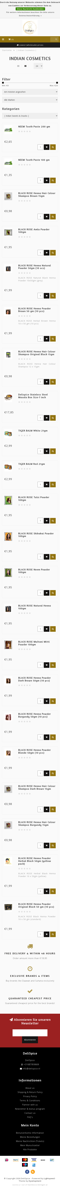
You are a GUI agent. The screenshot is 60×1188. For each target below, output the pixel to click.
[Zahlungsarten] (6, 1160)
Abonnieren (30, 1039)
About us (30, 1088)
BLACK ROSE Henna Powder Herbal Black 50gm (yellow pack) (34, 861)
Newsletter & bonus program (30, 1109)
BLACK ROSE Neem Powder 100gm (34, 571)
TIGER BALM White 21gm (33, 430)
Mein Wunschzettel (30, 1145)
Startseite (7, 50)
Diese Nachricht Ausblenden (30, 9)
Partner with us (30, 1104)
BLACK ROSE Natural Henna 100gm (34, 607)
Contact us (30, 1113)
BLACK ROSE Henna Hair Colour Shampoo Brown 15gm (36, 194)
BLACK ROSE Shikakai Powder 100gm (36, 535)
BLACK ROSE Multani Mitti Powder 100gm (34, 643)
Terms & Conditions (30, 1100)
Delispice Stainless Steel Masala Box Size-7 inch (33, 396)
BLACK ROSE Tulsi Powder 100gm (33, 498)
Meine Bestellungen (30, 1137)
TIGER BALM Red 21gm (31, 463)
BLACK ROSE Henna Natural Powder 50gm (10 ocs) (34, 267)
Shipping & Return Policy (30, 1092)
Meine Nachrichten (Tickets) (30, 1141)
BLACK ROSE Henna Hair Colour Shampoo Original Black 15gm (36, 353)
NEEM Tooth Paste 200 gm (34, 126)
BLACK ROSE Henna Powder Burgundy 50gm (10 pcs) (34, 715)
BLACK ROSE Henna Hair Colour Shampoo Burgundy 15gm (36, 823)
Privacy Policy (30, 1096)
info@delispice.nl (31, 1068)
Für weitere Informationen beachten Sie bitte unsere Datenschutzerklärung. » (30, 14)
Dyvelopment (35, 1181)
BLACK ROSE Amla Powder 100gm (34, 231)
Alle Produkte (30, 1149)
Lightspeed (49, 1178)
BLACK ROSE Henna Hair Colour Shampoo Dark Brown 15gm (36, 787)
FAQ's (30, 1117)
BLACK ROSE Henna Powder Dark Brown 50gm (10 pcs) (34, 679)
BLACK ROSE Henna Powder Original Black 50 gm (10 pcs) (36, 905)
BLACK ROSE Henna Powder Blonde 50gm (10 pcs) (34, 751)
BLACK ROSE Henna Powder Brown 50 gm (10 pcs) (34, 310)
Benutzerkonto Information (30, 1133)
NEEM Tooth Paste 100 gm (34, 159)
